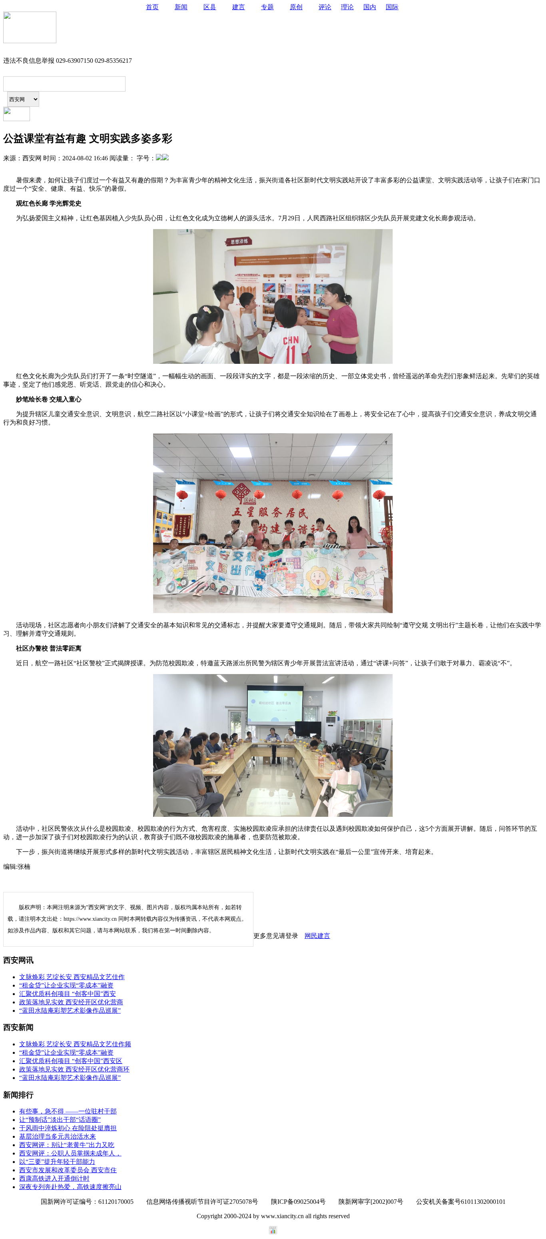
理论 (347, 7)
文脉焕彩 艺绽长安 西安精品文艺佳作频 (75, 1044)
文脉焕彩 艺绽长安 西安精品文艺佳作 (72, 977)
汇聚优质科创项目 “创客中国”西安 (67, 993)
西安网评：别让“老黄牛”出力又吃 (66, 1144)
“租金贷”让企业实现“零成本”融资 (66, 985)
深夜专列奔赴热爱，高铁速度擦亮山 (70, 1186)
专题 (267, 7)
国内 (369, 7)
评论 (325, 7)
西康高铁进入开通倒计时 (54, 1178)
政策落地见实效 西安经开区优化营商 (71, 1002)
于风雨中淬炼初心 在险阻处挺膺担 (68, 1128)
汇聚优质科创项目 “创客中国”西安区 (70, 1060)
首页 (152, 7)
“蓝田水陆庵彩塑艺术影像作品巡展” (70, 1010)
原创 (296, 7)
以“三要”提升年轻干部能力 (57, 1161)
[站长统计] (273, 1232)
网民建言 (317, 935)
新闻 (181, 7)
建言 (238, 7)
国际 (392, 7)
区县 (209, 7)
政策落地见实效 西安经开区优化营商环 (74, 1069)
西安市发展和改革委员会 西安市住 (68, 1170)
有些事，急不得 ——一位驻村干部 (68, 1111)
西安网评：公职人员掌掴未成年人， (70, 1153)
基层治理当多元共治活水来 (57, 1136)
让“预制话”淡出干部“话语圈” (60, 1119)
